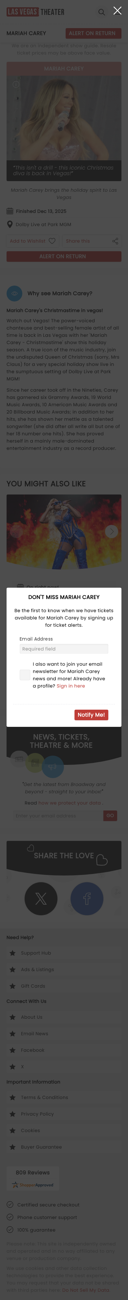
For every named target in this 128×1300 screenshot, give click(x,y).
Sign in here (71, 686)
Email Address (36, 639)
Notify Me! (91, 715)
